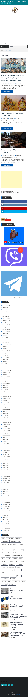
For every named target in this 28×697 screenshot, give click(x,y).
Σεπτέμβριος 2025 (6, 329)
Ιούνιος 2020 (5, 465)
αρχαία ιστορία (16, 581)
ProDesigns (17, 694)
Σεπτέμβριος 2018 (6, 510)
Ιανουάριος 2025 (6, 346)
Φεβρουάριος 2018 (7, 526)
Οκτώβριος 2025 (6, 327)
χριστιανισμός (12, 584)
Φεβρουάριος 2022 (7, 422)
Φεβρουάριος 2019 (7, 500)
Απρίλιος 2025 (6, 340)
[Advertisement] (14, 28)
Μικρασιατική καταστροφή (8, 567)
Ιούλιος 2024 (5, 359)
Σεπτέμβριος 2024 (6, 355)
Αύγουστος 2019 (6, 487)
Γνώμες (16, 550)
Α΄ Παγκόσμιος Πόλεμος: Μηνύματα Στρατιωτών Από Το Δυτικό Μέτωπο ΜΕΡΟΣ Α (17, 634)
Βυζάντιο (4, 544)
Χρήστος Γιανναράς (6, 581)
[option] (17, 1)
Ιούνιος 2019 (5, 491)
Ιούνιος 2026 (5, 309)
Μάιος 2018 (5, 519)
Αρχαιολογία (18, 538)
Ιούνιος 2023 (5, 387)
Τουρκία (19, 575)
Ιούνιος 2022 (5, 413)
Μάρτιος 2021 (6, 446)
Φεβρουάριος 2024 (7, 370)
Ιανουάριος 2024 (6, 372)
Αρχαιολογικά (5, 541)
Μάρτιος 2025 (6, 342)
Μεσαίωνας (12, 564)
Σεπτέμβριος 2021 (6, 433)
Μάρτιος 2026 (6, 316)
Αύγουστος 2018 (6, 513)
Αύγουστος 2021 (6, 435)
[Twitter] (10, 3)
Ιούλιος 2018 (5, 515)
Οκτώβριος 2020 (6, 456)
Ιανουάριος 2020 (6, 476)
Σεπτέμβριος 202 (6, 530)
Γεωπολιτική (4, 547)
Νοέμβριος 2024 (6, 350)
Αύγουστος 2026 (6, 305)
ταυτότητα (4, 584)
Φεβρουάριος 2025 (7, 344)
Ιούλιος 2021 (5, 437)
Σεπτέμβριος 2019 (6, 485)
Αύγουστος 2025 (6, 331)
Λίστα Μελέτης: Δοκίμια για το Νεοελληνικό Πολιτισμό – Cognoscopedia (17, 606)
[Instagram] (5, 3)
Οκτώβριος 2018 (6, 508)
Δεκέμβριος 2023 (6, 374)
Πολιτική (9, 572)
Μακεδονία (4, 564)
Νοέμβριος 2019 (6, 480)
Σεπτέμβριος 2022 (6, 407)
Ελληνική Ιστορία (6, 555)
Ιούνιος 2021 (5, 439)
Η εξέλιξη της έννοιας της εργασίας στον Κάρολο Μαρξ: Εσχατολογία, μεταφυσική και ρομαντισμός (13, 78)
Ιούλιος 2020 (5, 463)
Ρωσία (15, 572)
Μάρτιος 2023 (6, 394)
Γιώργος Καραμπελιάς (14, 547)
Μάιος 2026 (5, 311)
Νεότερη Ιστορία (19, 567)
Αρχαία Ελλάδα (10, 538)
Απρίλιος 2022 (6, 417)
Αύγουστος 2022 (6, 409)
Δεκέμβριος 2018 (6, 504)
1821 (3, 538)
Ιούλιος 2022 (5, 411)
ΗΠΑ (3, 558)
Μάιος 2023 (5, 389)
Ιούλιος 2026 (5, 307)
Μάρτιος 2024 (6, 368)
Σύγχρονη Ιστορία (6, 575)
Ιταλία (20, 558)
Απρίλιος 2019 (6, 495)
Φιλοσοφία (12, 578)
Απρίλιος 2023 (6, 392)
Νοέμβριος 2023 (6, 376)
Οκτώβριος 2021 (6, 430)
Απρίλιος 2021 (6, 443)
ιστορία (23, 581)
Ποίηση (3, 572)
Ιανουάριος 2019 (6, 502)
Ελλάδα (14, 552)
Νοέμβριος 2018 (6, 506)
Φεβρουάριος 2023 (7, 396)
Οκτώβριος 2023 (6, 379)
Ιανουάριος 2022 (6, 424)
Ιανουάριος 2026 (6, 320)
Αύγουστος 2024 (6, 357)
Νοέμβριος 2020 (6, 454)
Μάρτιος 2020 (6, 472)
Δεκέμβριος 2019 (6, 478)
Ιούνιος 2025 (5, 335)
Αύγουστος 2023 (6, 383)
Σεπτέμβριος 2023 (6, 381)
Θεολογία (8, 558)
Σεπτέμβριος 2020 (7, 459)
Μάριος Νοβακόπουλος (20, 561)
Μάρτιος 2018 (6, 523)
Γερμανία (21, 544)
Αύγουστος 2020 (6, 461)
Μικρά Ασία (19, 564)
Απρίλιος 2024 (6, 366)
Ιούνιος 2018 (5, 517)
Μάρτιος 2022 (6, 420)
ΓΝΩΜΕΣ (12, 83)
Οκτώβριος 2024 (6, 353)
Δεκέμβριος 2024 (6, 348)
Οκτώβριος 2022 (6, 404)
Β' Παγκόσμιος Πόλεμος (15, 541)
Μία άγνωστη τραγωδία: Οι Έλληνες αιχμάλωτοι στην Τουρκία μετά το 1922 (17, 590)
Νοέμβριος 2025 (6, 324)
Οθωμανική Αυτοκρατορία (8, 570)
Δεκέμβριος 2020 (6, 452)
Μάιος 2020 (5, 467)
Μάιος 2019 (5, 493)
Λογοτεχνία (10, 561)
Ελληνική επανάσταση (17, 555)
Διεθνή (21, 550)
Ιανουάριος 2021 (6, 450)
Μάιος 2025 (5, 337)
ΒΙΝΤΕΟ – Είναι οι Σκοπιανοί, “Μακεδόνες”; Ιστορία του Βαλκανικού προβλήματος (17, 598)
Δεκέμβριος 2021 (6, 426)
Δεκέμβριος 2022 (6, 400)
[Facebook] (2, 3)
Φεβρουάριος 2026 (7, 318)
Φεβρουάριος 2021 (7, 448)
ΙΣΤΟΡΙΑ (12, 118)
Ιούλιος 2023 (5, 385)
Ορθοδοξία (18, 570)
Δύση (3, 552)
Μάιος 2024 (5, 363)
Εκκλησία (9, 552)
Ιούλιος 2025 (5, 333)
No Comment (19, 83)
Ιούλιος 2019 (5, 489)
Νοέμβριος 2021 (6, 428)
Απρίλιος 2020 (6, 469)
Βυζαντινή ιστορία (12, 544)
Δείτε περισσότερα (7, 91)
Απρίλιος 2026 (6, 314)
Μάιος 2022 (5, 415)
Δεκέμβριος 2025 (6, 322)
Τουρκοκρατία (5, 578)
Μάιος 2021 (5, 441)
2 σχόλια (18, 118)
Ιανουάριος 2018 (6, 528)
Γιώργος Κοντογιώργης (7, 550)
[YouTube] (7, 3)
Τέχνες (13, 575)
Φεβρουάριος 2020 (7, 474)
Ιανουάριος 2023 (6, 398)
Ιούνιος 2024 (5, 361)
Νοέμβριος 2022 (6, 402)
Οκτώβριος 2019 (6, 482)
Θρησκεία (15, 558)
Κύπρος (3, 561)
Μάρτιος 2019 (6, 497)
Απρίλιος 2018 (6, 521)
